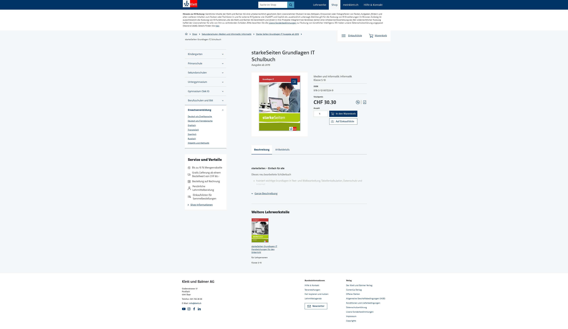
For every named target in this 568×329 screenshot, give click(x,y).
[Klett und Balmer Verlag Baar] (186, 34)
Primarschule (195, 63)
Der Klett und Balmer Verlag (359, 285)
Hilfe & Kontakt (373, 5)
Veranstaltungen (312, 289)
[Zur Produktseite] (264, 230)
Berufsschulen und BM (200, 100)
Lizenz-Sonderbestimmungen (282, 22)
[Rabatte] (358, 102)
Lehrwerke (319, 5)
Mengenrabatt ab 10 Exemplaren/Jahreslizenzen (353, 94)
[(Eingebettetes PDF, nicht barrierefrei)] (279, 103)
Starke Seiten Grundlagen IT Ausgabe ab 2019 (277, 34)
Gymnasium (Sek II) (198, 91)
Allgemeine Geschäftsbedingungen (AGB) (365, 298)
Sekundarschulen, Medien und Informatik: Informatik (226, 34)
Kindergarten (195, 54)
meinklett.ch (350, 5)
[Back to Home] (190, 3)
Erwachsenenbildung (199, 110)
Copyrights (351, 320)
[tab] (261, 149)
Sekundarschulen (197, 72)
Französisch (193, 129)
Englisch (192, 125)
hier (217, 25)
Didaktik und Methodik (198, 143)
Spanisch (192, 134)
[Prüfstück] (364, 102)
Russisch (192, 138)
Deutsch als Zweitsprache (200, 116)
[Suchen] (290, 5)
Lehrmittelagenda (313, 298)
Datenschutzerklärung (356, 307)
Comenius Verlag (354, 289)
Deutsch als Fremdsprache (200, 121)
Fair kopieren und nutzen (316, 294)
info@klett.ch (195, 303)
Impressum (351, 316)
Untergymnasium (197, 82)
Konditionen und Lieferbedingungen (363, 303)
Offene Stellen (353, 294)
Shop (334, 5)
